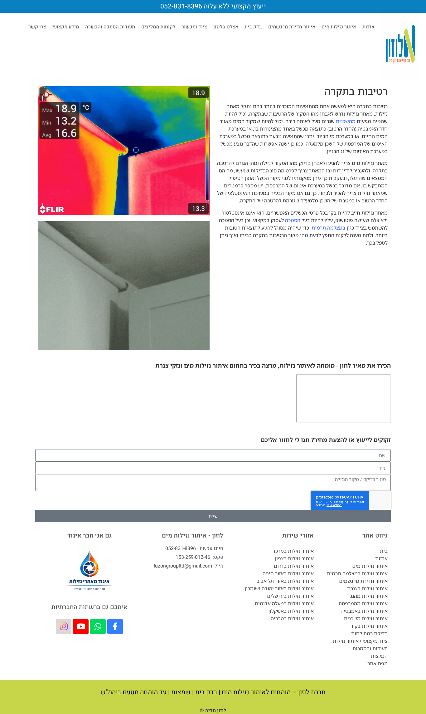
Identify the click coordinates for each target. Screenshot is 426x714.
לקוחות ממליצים (158, 27)
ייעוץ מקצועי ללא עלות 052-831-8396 (213, 6)
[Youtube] (81, 626)
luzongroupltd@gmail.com (183, 566)
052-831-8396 (180, 548)
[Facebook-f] (115, 626)
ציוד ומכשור (194, 27)
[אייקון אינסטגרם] (63, 626)
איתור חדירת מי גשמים (291, 27)
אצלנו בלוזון (225, 27)
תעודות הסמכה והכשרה (110, 27)
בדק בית (253, 27)
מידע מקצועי (65, 27)
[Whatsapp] (98, 626)
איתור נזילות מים (339, 27)
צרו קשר (37, 27)
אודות (368, 27)
